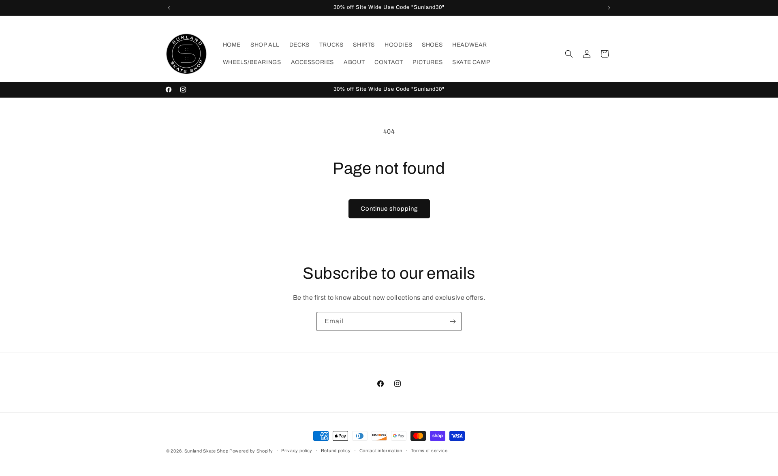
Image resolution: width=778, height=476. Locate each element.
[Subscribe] (453, 321)
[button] (569, 54)
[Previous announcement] (169, 7)
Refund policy (336, 450)
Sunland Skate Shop (206, 450)
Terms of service (429, 450)
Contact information (380, 450)
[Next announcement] (609, 7)
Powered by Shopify (251, 450)
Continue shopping (389, 208)
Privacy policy (296, 450)
